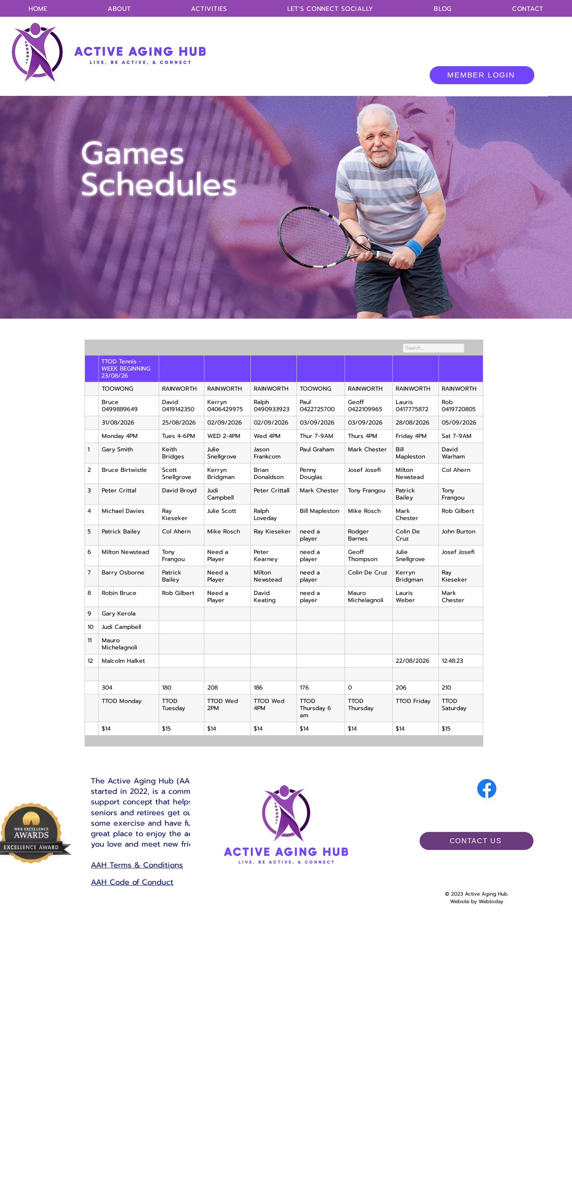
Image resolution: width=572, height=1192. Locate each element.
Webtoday (491, 901)
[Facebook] (487, 788)
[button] (208, 9)
